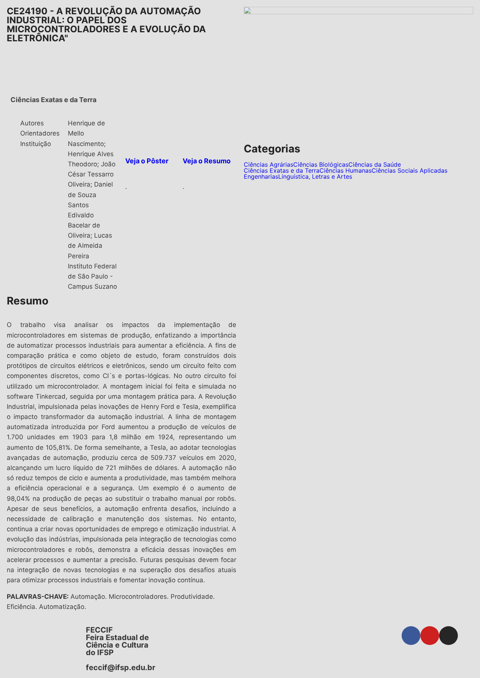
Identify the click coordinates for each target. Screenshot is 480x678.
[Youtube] (429, 635)
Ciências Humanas (346, 170)
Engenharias (261, 176)
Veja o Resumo (207, 161)
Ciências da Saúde (374, 164)
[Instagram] (448, 635)
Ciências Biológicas (320, 164)
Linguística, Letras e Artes (315, 176)
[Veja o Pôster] (134, 127)
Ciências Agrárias (268, 164)
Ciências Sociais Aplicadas (409, 170)
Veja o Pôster (146, 161)
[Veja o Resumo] (192, 127)
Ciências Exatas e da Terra (282, 170)
